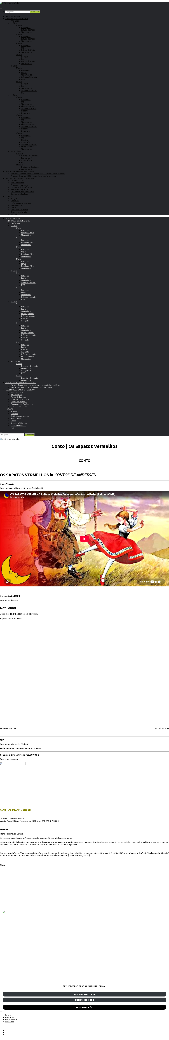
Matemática (26, 32)
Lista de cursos (17, 180)
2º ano (19, 34)
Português (25, 27)
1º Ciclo (14, 23)
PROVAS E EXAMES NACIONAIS (19, 171)
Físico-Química (27, 106)
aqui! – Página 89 (22, 744)
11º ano (19, 165)
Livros (13, 207)
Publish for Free (161, 728)
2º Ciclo (14, 66)
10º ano (19, 153)
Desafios (15, 201)
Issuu (13, 728)
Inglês (24, 48)
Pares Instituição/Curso (21, 187)
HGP (23, 79)
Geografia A (26, 160)
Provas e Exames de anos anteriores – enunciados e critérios (38, 174)
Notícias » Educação (19, 210)
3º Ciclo (14, 95)
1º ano (19, 25)
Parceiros (9, 1022)
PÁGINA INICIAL (12, 16)
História (24, 111)
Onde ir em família (19, 212)
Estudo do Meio (28, 30)
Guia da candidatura (19, 194)
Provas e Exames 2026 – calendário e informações (33, 176)
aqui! (39, 748)
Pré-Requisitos (17, 183)
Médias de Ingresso (19, 189)
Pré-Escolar (16, 21)
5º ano (19, 68)
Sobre (8, 1015)
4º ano (19, 54)
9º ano (19, 133)
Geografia (25, 113)
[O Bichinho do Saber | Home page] (10, 3)
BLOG (8, 196)
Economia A (26, 158)
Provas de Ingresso (19, 185)
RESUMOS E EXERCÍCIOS (16, 18)
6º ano (19, 81)
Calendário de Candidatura (22, 192)
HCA (23, 162)
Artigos (14, 198)
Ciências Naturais (29, 77)
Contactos (10, 1017)
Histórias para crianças (21, 203)
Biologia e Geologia (30, 156)
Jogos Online (16, 205)
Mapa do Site (11, 1019)
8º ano (19, 115)
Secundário (16, 151)
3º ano (19, 43)
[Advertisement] (82, 889)
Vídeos (14, 214)
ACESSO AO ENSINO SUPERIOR (19, 178)
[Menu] (1, 1011)
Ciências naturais (28, 108)
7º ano (19, 97)
